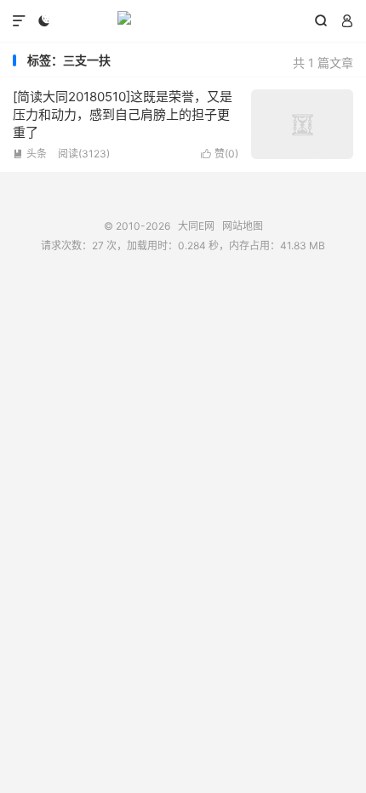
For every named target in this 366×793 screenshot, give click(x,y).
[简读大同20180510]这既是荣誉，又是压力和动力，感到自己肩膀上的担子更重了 (122, 114)
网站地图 (242, 226)
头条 (30, 153)
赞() (219, 153)
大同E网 (183, 21)
